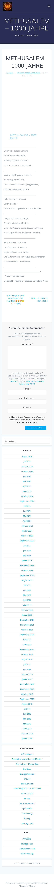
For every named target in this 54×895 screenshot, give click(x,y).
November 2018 (27, 689)
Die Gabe (27, 769)
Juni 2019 (27, 669)
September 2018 (27, 699)
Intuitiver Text (27, 784)
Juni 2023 (27, 550)
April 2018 (27, 724)
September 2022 (27, 575)
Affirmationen (27, 754)
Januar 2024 (27, 531)
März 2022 (27, 605)
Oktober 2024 (27, 496)
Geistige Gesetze (27, 774)
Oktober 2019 (27, 654)
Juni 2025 (27, 476)
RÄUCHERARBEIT (27, 803)
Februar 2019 (27, 674)
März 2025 (27, 491)
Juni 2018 (27, 714)
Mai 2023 (27, 555)
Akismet (14, 381)
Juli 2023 (27, 545)
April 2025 (27, 486)
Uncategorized (27, 823)
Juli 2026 (27, 461)
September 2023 (27, 540)
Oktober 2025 (27, 471)
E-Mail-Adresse (27, 398)
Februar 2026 (27, 466)
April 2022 (27, 600)
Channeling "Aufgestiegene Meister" (27, 759)
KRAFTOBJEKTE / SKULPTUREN (27, 788)
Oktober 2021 (27, 630)
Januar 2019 (27, 679)
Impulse (20, 72)
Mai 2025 (27, 481)
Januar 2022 (27, 615)
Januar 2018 (27, 738)
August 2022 (27, 580)
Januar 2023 (27, 560)
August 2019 (27, 659)
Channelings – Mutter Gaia (27, 764)
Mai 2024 (27, 516)
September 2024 (27, 501)
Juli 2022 (27, 585)
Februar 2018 (27, 733)
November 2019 (27, 649)
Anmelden (27, 839)
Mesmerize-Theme (27, 886)
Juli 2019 (27, 664)
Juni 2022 (27, 590)
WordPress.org (27, 853)
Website (27, 407)
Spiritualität (35, 72)
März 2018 (27, 728)
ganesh (10, 72)
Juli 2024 (27, 506)
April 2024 (27, 521)
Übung (27, 818)
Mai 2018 (27, 719)
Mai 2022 (27, 595)
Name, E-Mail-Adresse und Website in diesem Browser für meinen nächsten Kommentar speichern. (27, 420)
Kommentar (27, 344)
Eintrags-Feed (27, 844)
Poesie (27, 72)
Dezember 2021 (27, 620)
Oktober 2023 (27, 536)
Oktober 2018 (27, 694)
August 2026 (27, 456)
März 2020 (27, 644)
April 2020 (27, 639)
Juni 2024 (27, 511)
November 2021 (27, 625)
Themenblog (27, 813)
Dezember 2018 (27, 684)
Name (27, 388)
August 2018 (27, 704)
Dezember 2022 (27, 565)
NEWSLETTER (27, 793)
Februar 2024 (27, 526)
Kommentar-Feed (27, 848)
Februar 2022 (27, 610)
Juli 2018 (27, 709)
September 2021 (27, 634)
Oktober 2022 (27, 570)
